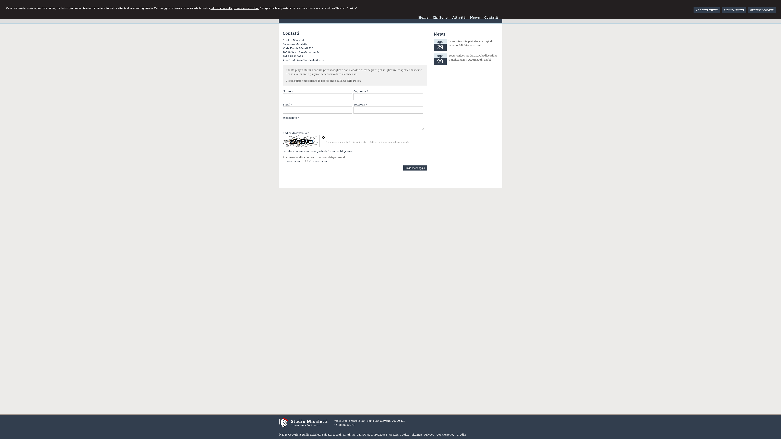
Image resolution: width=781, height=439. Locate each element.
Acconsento (294, 161)
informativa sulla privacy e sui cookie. (235, 8)
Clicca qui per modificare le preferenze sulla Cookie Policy (323, 81)
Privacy (429, 434)
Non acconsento (319, 161)
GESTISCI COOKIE (762, 10)
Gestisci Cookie (399, 434)
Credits (461, 434)
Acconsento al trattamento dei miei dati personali (314, 157)
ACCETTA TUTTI (707, 10)
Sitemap (416, 434)
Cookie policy (445, 434)
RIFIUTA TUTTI (734, 10)
